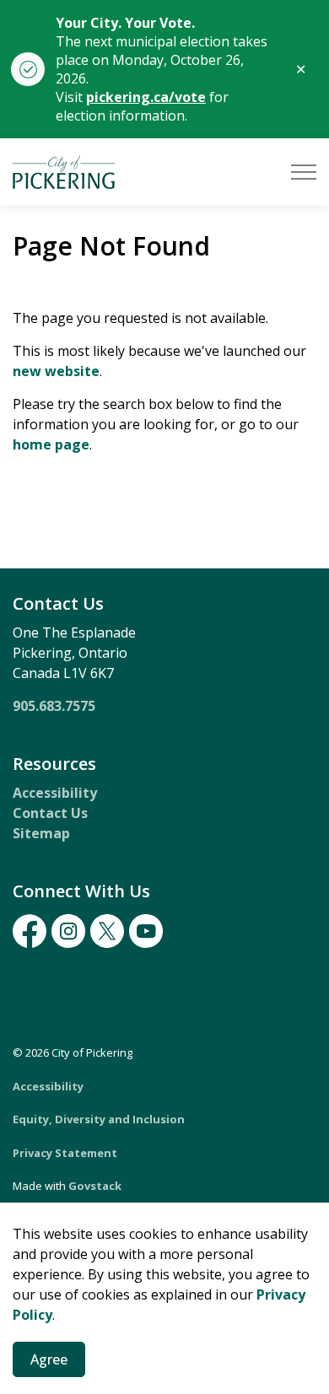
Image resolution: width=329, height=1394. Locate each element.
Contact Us (50, 813)
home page (51, 444)
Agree (48, 1359)
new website (56, 371)
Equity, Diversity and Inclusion (99, 1119)
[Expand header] (303, 172)
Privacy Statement (65, 1152)
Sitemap (41, 833)
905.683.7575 (54, 706)
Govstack (94, 1185)
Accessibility (55, 792)
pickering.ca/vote (146, 97)
